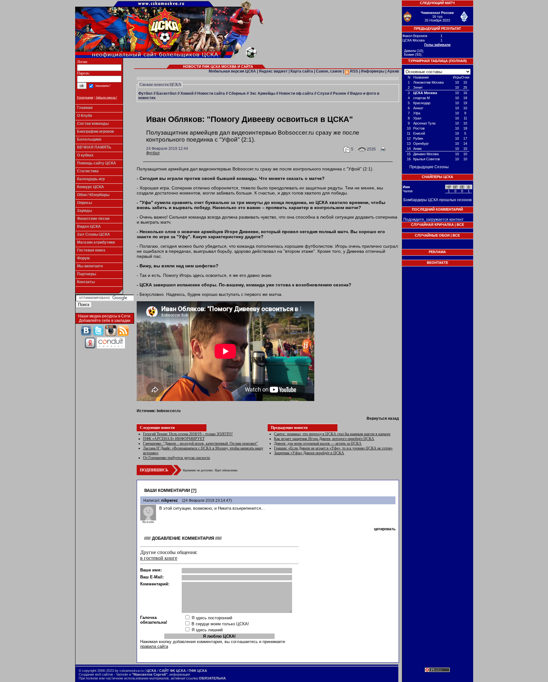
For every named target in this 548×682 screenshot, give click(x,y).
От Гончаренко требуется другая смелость (176, 458)
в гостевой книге (158, 558)
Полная (458, 61)
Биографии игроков (95, 131)
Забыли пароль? (106, 97)
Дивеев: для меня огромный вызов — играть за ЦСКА (318, 443)
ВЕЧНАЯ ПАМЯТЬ (94, 147)
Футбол (145, 93)
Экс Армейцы (262, 93)
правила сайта (154, 646)
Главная (85, 107)
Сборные (237, 93)
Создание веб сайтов (96, 674)
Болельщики (89, 139)
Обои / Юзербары (93, 195)
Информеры (372, 71)
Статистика (88, 171)
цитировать (384, 529)
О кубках (85, 155)
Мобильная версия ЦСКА (232, 71)
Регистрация (85, 97)
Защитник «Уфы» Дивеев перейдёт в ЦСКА (309, 453)
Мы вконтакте (90, 266)
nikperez (169, 500)
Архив (393, 71)
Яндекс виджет (273, 71)
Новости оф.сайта (296, 93)
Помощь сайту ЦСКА (96, 163)
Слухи (323, 93)
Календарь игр (91, 179)
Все (460, 224)
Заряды (84, 210)
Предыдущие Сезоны (429, 167)
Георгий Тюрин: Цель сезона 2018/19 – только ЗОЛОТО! (188, 434)
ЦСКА (151, 670)
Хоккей (186, 93)
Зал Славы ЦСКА (93, 234)
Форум (83, 258)
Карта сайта (301, 71)
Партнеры (86, 274)
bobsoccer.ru (168, 411)
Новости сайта (211, 93)
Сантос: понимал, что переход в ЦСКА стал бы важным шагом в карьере (332, 434)
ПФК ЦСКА (198, 670)
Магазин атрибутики (96, 242)
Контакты (86, 282)
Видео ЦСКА (89, 226)
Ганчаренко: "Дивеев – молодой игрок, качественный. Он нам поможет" (200, 443)
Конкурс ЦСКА (90, 187)
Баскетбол (166, 93)
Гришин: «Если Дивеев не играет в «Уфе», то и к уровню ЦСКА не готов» (333, 448)
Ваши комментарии (167, 490)
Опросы (84, 203)
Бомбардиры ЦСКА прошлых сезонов (437, 200)
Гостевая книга (91, 250)
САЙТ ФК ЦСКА (172, 670)
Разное (339, 93)
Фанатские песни (93, 218)
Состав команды (93, 123)
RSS (353, 71)
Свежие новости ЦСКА (160, 84)
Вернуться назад (383, 418)
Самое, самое (329, 71)
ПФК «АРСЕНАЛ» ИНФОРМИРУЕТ (174, 439)
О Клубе (84, 115)
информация (179, 674)
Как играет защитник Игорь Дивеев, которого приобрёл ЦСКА (324, 439)
